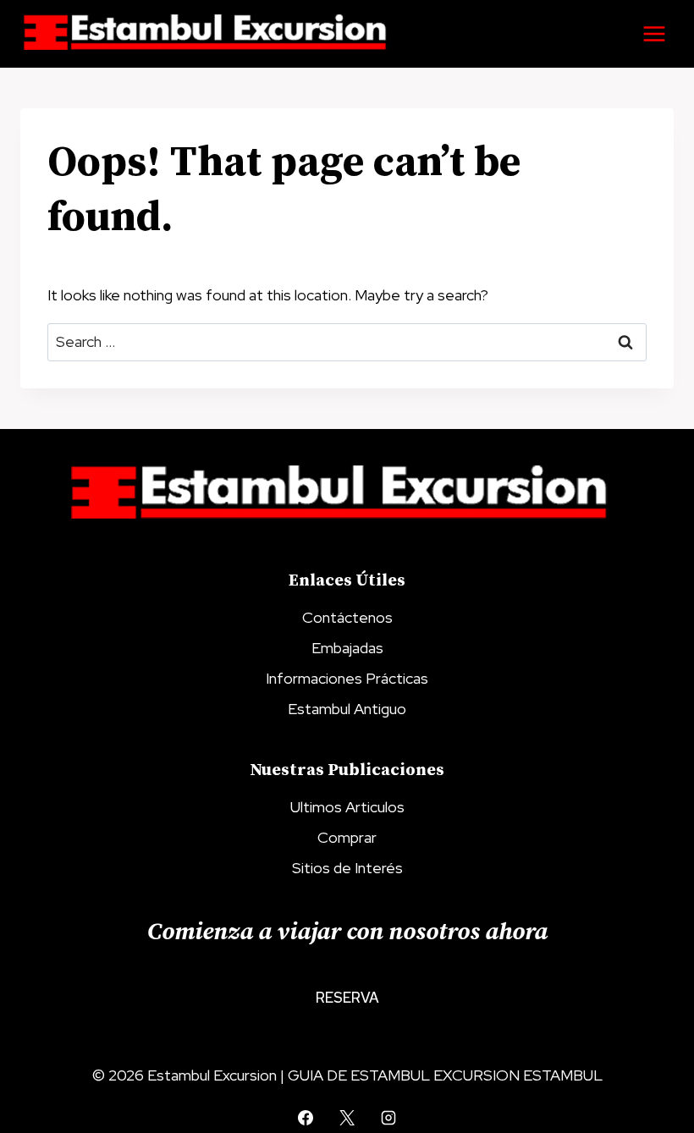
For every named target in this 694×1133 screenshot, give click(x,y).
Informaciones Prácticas (347, 678)
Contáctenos (347, 617)
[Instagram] (388, 1118)
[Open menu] (654, 33)
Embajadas (347, 647)
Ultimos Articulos (347, 807)
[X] (347, 1118)
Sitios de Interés (347, 867)
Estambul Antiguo (347, 708)
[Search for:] (347, 341)
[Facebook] (305, 1118)
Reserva (347, 997)
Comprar (347, 837)
